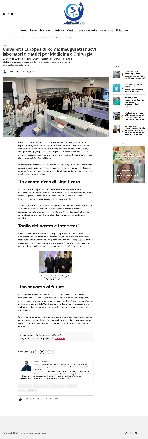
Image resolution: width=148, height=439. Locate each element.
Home (4, 37)
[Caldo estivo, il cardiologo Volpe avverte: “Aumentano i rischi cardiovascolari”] (116, 74)
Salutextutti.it (10, 433)
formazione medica (25, 386)
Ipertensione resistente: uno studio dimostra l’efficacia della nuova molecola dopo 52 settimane (135, 130)
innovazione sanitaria (41, 386)
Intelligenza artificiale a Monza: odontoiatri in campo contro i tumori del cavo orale (134, 116)
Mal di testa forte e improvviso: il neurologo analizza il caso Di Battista (134, 88)
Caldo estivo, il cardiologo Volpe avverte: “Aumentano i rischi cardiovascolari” (135, 75)
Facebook (60, 338)
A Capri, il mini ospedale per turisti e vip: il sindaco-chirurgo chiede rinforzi (134, 102)
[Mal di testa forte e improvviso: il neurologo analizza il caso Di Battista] (116, 88)
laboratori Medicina (57, 386)
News (10, 37)
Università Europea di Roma (27, 390)
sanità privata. (71, 386)
